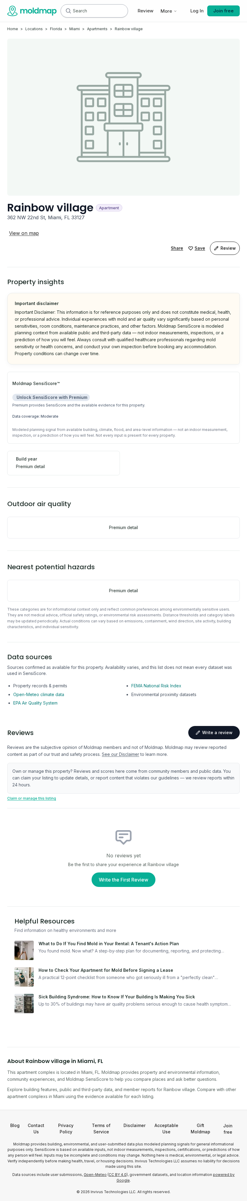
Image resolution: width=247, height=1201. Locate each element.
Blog (15, 1125)
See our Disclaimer (120, 754)
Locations (34, 29)
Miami (74, 29)
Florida (56, 29)
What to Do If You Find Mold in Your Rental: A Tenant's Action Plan (109, 943)
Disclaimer (134, 1125)
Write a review (217, 732)
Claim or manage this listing (31, 798)
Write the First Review (123, 880)
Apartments (97, 29)
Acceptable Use (166, 1128)
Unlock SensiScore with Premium (52, 397)
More (166, 11)
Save (200, 248)
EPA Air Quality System (35, 702)
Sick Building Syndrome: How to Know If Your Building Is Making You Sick (117, 996)
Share (177, 248)
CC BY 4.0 (118, 1175)
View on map (24, 233)
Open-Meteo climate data (38, 694)
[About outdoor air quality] (78, 504)
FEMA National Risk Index (156, 685)
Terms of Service (101, 1128)
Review (145, 11)
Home (12, 29)
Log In (197, 11)
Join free (223, 11)
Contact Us (36, 1128)
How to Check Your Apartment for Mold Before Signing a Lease (106, 970)
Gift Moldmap (200, 1128)
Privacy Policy (65, 1128)
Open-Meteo (95, 1175)
